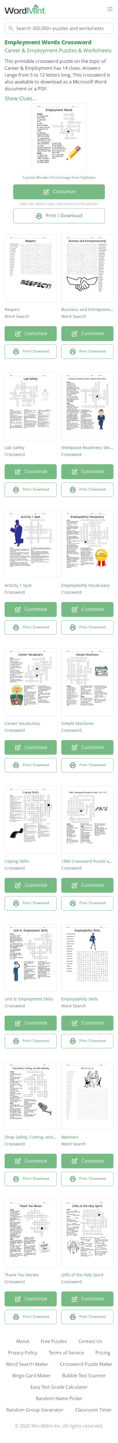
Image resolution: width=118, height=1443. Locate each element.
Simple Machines (77, 723)
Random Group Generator (35, 1410)
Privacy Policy (22, 1353)
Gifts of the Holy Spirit (82, 1274)
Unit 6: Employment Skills (29, 999)
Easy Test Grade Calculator (59, 1387)
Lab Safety (14, 447)
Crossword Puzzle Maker (86, 1364)
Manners (69, 1137)
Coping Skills (17, 861)
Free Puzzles (54, 1341)
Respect (12, 309)
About (22, 1341)
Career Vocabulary (22, 723)
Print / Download (63, 215)
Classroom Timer (93, 1410)
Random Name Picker (59, 1398)
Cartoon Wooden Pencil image (47, 177)
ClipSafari (88, 177)
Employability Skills (79, 999)
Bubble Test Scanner (84, 1375)
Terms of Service (66, 1353)
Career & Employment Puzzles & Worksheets (58, 50)
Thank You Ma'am (22, 1274)
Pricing (102, 1353)
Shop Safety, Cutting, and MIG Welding (41, 1137)
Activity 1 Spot (18, 585)
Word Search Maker (27, 1364)
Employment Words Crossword (48, 42)
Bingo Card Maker (31, 1375)
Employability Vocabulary (85, 585)
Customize (64, 191)
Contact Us (90, 1341)
